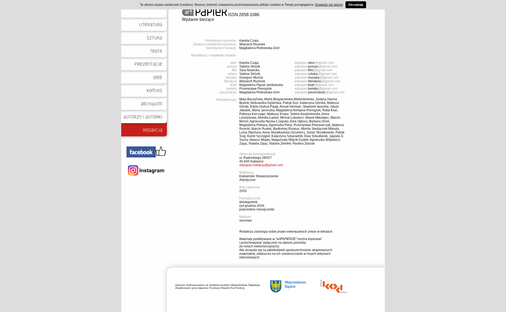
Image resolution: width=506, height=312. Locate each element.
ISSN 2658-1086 (243, 14)
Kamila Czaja (249, 40)
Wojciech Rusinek (252, 44)
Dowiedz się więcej (329, 5)
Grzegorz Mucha (251, 77)
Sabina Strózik (249, 66)
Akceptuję (355, 5)
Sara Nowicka (249, 70)
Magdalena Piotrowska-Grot (259, 48)
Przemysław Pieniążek (255, 88)
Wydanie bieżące (198, 19)
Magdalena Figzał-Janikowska (261, 85)
